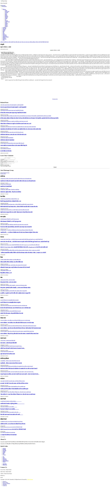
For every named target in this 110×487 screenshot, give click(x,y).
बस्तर (6, 13)
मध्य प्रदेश (4, 28)
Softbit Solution (30, 479)
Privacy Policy (5, 482)
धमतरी (6, 18)
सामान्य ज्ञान (5, 35)
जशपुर (6, 22)
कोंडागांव (6, 25)
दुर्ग (5, 19)
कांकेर (6, 24)
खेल (3, 32)
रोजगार (4, 30)
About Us (4, 481)
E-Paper (4, 454)
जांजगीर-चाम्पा (7, 21)
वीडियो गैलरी (5, 464)
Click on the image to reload (5, 166)
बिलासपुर (6, 16)
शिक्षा (3, 31)
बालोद (6, 10)
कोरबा (6, 26)
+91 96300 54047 (8, 475)
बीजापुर (6, 15)
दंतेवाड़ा (6, 17)
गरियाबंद (6, 20)
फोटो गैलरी (4, 463)
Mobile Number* (3, 161)
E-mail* (1, 162)
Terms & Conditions (6, 483)
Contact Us (5, 485)
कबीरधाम (6, 23)
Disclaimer (5, 484)
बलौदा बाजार (7, 11)
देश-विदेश (4, 27)
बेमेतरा (6, 14)
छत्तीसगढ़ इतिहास (5, 36)
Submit (55, 167)
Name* (1, 160)
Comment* (2, 159)
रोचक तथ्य (4, 34)
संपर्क (4, 40)
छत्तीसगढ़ (4, 9)
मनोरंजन (4, 37)
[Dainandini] (55, 5)
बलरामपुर (6, 12)
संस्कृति (4, 29)
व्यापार (4, 33)
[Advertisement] (34, 90)
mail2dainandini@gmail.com (8, 477)
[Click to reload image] (4, 165)
